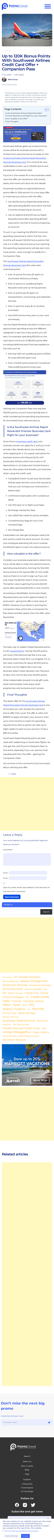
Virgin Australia (10, 1036)
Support (27, 1479)
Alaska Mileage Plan (34, 981)
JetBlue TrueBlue (14, 1009)
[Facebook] (17, 1505)
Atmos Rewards (13, 988)
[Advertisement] (27, 804)
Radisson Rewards (10, 1017)
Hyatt (16, 1005)
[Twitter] (33, 1505)
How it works (27, 1466)
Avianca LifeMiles (33, 989)
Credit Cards (40, 997)
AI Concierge (27, 1491)
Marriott (38, 1009)
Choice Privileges (13, 997)
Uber (44, 1028)
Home (4, 51)
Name (6, 873)
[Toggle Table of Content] (45, 110)
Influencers (27, 1484)
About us (27, 1461)
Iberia (24, 1005)
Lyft (28, 1009)
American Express (40, 985)
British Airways (15, 993)
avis (45, 989)
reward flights (17, 651)
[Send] (49, 1422)
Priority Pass (9, 1013)
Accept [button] (25, 1536)
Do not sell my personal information (21, 1531)
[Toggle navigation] (47, 6)
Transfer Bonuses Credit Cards (21, 1028)
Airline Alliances (11, 981)
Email (5, 878)
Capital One (31, 993)
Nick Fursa (13, 79)
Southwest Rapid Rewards (19, 1020)
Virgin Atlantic (41, 1032)
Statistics (7, 1024)
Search (8, 904)
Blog (10, 51)
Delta (6, 1001)
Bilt (4, 993)
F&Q (27, 1474)
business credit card (27, 441)
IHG (31, 1005)
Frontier (16, 1001)
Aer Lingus (7, 977)
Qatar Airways (27, 1013)
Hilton (7, 1005)
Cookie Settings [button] (11, 1536)
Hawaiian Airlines (33, 1001)
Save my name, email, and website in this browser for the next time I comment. (26, 889)
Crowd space (27, 1487)
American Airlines (15, 985)
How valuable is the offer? (16, 119)
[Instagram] (25, 1505)
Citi (27, 997)
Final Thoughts (11, 121)
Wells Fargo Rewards (28, 1036)
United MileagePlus (17, 1032)
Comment (8, 850)
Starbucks (42, 1020)
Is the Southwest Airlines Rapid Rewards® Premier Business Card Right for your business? (26, 114)
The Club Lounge (21, 1024)
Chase (44, 992)
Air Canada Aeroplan (27, 976)
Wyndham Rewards (14, 1039)
